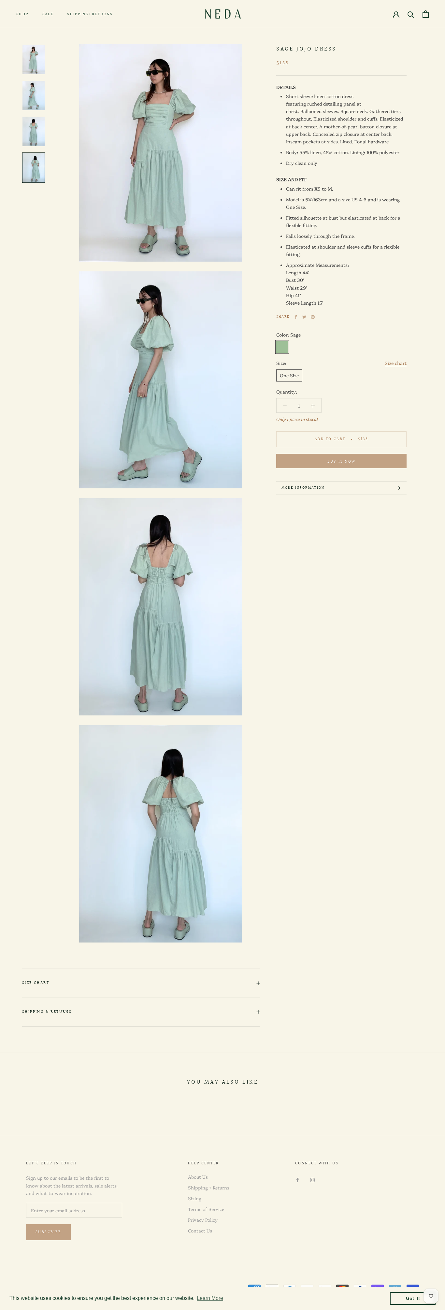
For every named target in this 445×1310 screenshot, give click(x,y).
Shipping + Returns (208, 1187)
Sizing (194, 1198)
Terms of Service (206, 1209)
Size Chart (35, 983)
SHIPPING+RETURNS (90, 14)
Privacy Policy (203, 1219)
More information (302, 488)
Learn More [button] (210, 1298)
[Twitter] (304, 317)
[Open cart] (426, 14)
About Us (198, 1176)
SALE (48, 14)
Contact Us (200, 1230)
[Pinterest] (313, 317)
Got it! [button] (413, 1298)
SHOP (22, 14)
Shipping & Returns (47, 1012)
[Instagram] (312, 1179)
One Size (289, 375)
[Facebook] (296, 317)
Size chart (396, 363)
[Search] (411, 14)
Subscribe (48, 1232)
